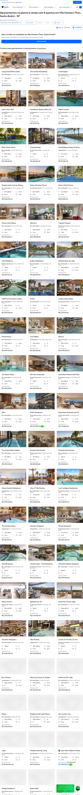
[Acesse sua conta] (77, 7)
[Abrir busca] (80, 7)
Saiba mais (18, 2)
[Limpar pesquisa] (26, 22)
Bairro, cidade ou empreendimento (8, 20)
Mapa (68, 27)
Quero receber (41, 41)
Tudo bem (77, 2)
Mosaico (60, 27)
